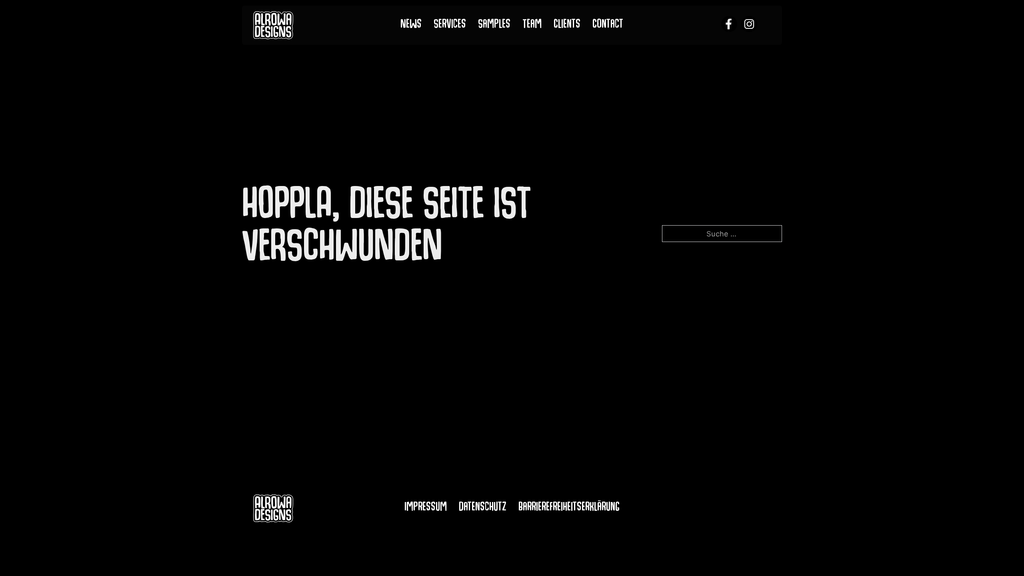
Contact (607, 25)
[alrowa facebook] (729, 25)
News (411, 25)
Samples (494, 25)
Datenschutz (482, 508)
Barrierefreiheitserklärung (569, 508)
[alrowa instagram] (749, 25)
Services (450, 25)
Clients (567, 25)
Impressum (425, 508)
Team (532, 25)
